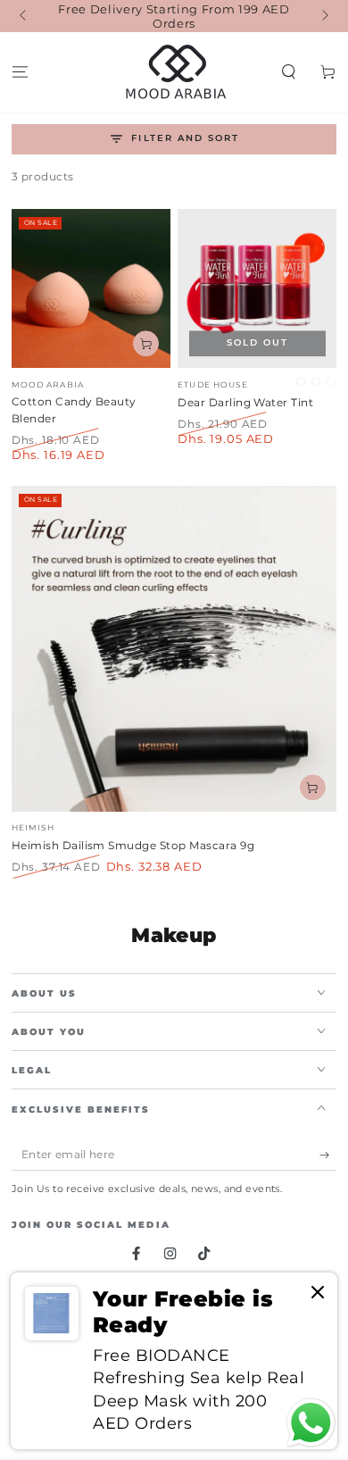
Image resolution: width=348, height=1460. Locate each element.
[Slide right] (323, 16)
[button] (289, 73)
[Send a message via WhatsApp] (311, 1423)
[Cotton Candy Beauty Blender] (91, 288)
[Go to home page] (174, 72)
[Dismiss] (317, 1293)
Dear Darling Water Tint (245, 402)
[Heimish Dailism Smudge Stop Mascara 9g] (174, 649)
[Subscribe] (328, 1155)
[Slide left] (24, 16)
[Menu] (19, 73)
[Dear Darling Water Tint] (257, 288)
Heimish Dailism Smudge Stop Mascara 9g (133, 845)
